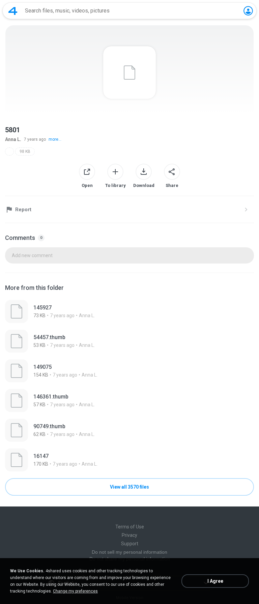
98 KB (25, 151)
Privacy (129, 535)
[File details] (129, 311)
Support (129, 543)
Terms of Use (129, 526)
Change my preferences (75, 591)
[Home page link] (13, 11)
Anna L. (13, 139)
